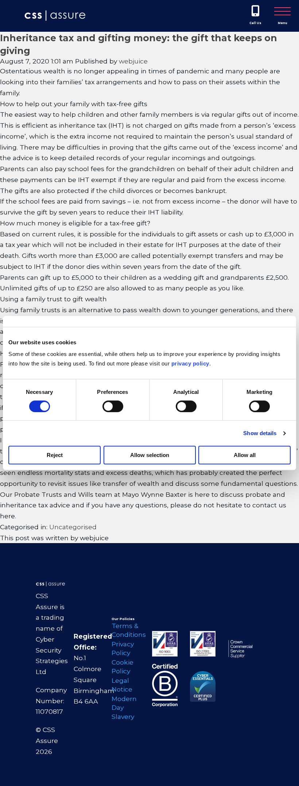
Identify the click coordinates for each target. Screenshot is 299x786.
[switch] (112, 406)
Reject (55, 455)
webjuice (133, 61)
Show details (259, 433)
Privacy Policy (123, 648)
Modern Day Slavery (124, 707)
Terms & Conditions (127, 630)
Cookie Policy (122, 666)
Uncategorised (73, 527)
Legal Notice (122, 685)
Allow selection (149, 455)
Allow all (245, 455)
